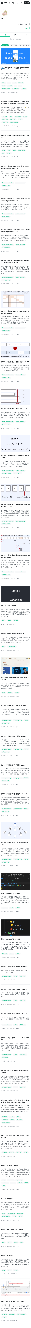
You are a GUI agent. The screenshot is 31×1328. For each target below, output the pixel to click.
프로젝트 (17, 692)
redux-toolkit (21, 150)
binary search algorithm (8, 374)
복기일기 (11, 908)
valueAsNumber (6, 1216)
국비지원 (25, 116)
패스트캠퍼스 (5, 122)
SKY (2, 18)
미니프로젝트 (13, 119)
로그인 (27, 3)
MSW (3, 83)
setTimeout (20, 1213)
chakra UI (9, 85)
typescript (10, 692)
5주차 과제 (4, 1116)
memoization (19, 1180)
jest (15, 85)
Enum (3, 150)
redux (14, 150)
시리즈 (15, 35)
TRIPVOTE (20, 83)
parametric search (6, 473)
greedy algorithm (18, 720)
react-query (18, 116)
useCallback (5, 1183)
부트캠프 (14, 45)
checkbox (11, 1116)
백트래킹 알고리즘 (6, 185)
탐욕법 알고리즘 (5, 723)
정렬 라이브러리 (23, 1054)
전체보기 (5, 45)
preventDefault (11, 1213)
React (9, 83)
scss (20, 85)
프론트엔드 (23, 88)
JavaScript (18, 1152)
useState (16, 620)
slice (3, 153)
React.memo (11, 1180)
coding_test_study (24, 45)
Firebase (11, 1152)
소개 (26, 35)
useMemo (13, 1183)
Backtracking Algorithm (7, 182)
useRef (9, 620)
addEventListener (21, 1314)
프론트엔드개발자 (14, 122)
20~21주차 (4, 116)
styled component (12, 646)
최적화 (3, 1185)
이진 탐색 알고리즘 (6, 377)
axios (3, 85)
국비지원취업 (5, 119)
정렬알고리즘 (22, 976)
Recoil (14, 83)
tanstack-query (6, 88)
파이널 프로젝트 (15, 88)
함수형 (21, 1242)
